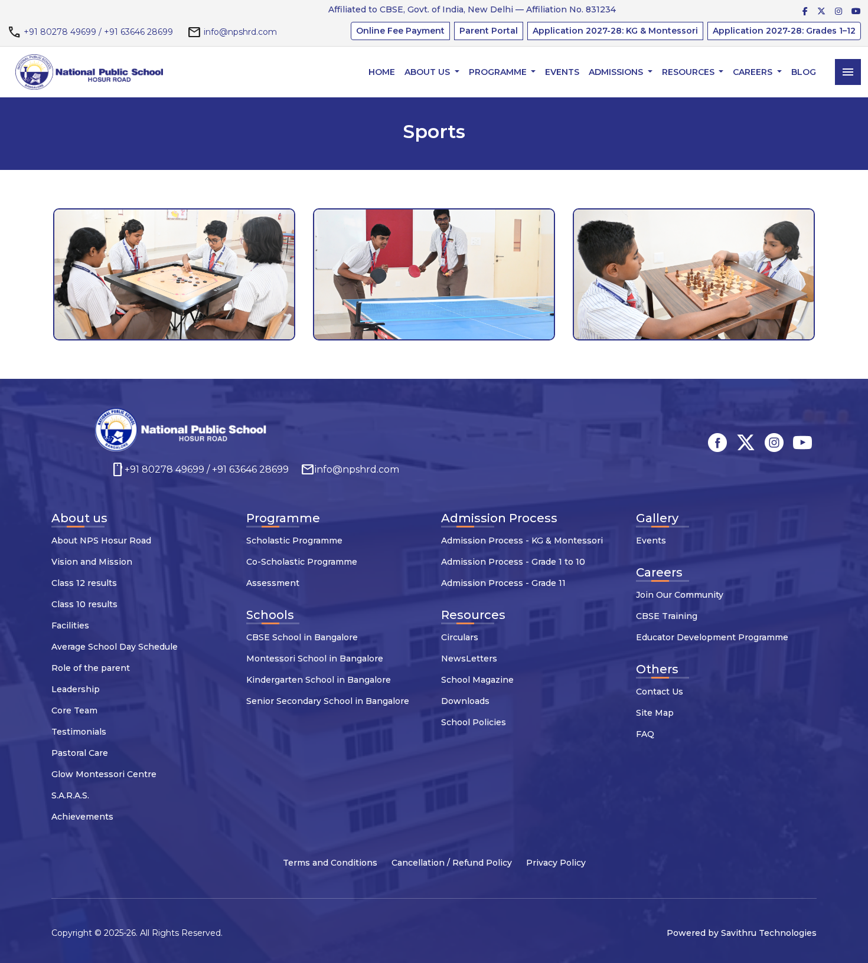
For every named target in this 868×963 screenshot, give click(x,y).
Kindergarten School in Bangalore (318, 679)
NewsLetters (469, 658)
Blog (803, 72)
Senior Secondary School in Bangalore (327, 701)
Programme (499, 72)
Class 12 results (84, 583)
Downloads (465, 701)
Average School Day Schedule (114, 646)
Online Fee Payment (400, 30)
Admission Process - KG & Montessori (522, 540)
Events (562, 72)
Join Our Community (679, 594)
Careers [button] (754, 72)
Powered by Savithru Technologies (742, 933)
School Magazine (477, 679)
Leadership (75, 689)
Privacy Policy (556, 862)
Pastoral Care (79, 753)
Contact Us (659, 691)
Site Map (655, 712)
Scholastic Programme (294, 540)
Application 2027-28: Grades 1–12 (784, 30)
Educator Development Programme (712, 637)
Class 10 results (84, 604)
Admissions (617, 72)
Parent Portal (488, 30)
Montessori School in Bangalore (314, 658)
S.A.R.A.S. (70, 795)
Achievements (82, 816)
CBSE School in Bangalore (302, 637)
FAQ (645, 734)
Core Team (74, 710)
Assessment (272, 583)
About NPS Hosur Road (101, 540)
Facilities (70, 625)
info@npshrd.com (240, 32)
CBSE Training (666, 616)
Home (381, 72)
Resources (689, 72)
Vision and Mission (91, 561)
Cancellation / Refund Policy (451, 862)
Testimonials (78, 731)
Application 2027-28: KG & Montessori (615, 30)
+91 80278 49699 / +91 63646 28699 (98, 32)
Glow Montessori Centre (103, 774)
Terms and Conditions (330, 862)
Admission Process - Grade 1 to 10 (513, 561)
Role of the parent (90, 668)
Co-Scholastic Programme (301, 561)
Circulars (459, 637)
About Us (428, 72)
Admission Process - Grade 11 (503, 583)
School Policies (473, 722)
